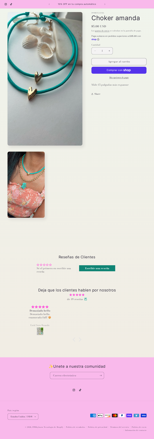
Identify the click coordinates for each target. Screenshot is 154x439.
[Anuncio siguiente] (105, 4)
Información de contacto (135, 430)
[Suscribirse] (100, 375)
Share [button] (97, 94)
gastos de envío (102, 30)
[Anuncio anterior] (49, 4)
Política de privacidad (97, 427)
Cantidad (95, 44)
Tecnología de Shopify (53, 427)
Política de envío (139, 427)
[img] (76, 295)
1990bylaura (37, 427)
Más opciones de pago (119, 77)
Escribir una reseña (97, 268)
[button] (75, 339)
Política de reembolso (75, 427)
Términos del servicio (119, 427)
